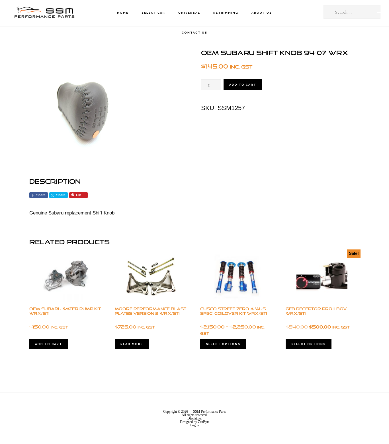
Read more (131, 344)
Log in (194, 425)
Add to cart (242, 84)
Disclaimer (194, 418)
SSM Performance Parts (44, 13)
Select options (223, 344)
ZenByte (203, 422)
